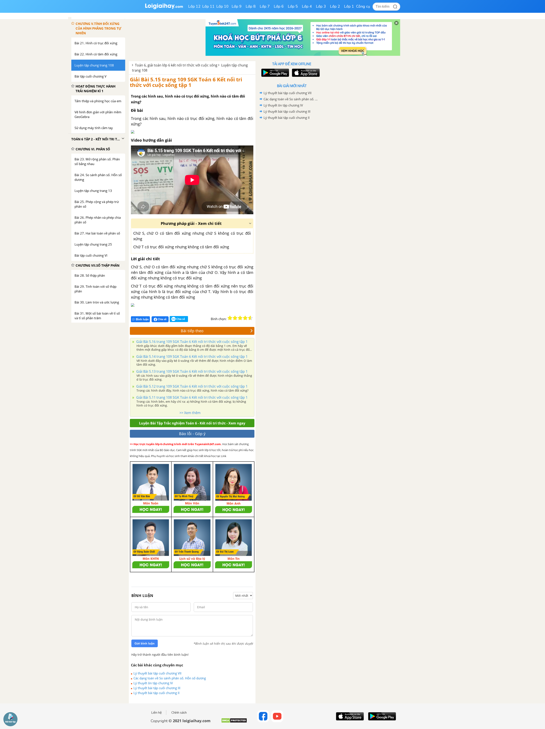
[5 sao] (250, 318)
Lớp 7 (265, 6)
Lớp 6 (279, 6)
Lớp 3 (321, 6)
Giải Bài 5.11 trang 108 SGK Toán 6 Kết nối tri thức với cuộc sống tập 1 (191, 397)
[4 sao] (245, 318)
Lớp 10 (222, 6)
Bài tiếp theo (192, 330)
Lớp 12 (194, 6)
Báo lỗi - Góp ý (192, 433)
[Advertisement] (292, 188)
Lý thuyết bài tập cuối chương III (156, 688)
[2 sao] (235, 318)
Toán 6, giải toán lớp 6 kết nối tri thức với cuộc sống (176, 65)
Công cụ (363, 6)
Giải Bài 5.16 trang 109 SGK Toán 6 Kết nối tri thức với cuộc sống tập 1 (191, 341)
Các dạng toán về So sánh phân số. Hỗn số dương (169, 678)
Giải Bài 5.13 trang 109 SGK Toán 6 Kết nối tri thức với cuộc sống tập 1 (191, 371)
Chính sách (179, 712)
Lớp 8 (251, 6)
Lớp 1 (349, 6)
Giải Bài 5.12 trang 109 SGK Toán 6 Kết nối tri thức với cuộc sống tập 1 (191, 386)
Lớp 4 (307, 6)
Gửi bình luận (145, 643)
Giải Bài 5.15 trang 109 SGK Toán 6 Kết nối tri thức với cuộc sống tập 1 (186, 82)
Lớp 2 (335, 6)
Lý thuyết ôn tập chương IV (153, 683)
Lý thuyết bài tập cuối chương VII (157, 673)
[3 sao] (240, 318)
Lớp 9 (237, 6)
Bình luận (142, 319)
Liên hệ (156, 712)
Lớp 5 (293, 6)
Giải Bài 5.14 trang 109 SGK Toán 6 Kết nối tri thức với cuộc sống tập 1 (191, 356)
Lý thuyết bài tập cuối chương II (156, 693)
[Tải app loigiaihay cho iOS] (305, 73)
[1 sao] (229, 318)
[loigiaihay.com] (164, 8)
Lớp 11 (208, 6)
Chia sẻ (161, 319)
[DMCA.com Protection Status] (234, 722)
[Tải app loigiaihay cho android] (275, 73)
